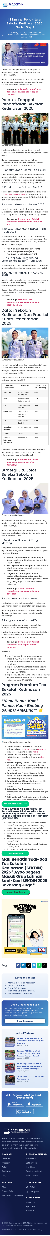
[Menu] (44, 4)
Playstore (30, 1202)
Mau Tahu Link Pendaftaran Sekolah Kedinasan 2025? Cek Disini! (23, 302)
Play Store (27, 749)
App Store (41, 749)
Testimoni (6, 1171)
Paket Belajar (32, 1175)
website (36, 752)
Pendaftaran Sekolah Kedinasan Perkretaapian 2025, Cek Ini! (24, 222)
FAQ (4, 1187)
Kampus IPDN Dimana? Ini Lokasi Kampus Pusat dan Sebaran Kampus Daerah (28, 1053)
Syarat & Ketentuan (27, 1229)
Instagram (34, 1191)
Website (30, 1210)
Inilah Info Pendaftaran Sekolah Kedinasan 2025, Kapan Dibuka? (24, 92)
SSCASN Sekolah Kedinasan (14, 194)
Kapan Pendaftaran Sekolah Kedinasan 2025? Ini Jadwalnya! (22, 462)
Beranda (6, 1158)
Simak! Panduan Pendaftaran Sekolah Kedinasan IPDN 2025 (23, 591)
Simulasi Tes (32, 1158)
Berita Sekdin (13, 35)
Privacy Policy (8, 1191)
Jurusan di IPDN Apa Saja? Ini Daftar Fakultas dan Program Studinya (30, 1040)
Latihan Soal (31, 1163)
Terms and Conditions (12, 1195)
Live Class (30, 1167)
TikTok (32, 1187)
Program (6, 1163)
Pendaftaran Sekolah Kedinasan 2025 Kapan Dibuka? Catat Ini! (23, 644)
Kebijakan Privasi (9, 1229)
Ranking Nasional (34, 1171)
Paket (4, 1167)
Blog (4, 1175)
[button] (18, 965)
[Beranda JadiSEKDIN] (13, 4)
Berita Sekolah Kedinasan (28, 35)
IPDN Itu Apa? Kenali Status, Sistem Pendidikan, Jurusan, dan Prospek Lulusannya (29, 1066)
